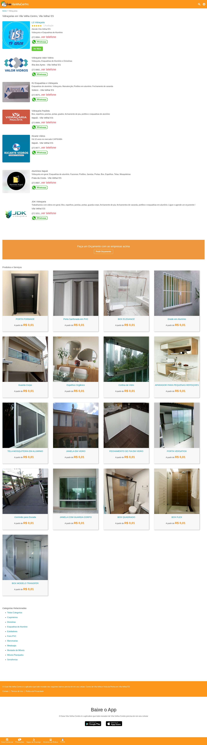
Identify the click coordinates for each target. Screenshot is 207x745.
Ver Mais (37, 49)
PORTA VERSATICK (177, 451)
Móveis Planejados (15, 655)
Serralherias (12, 660)
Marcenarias (12, 641)
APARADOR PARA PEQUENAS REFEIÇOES (177, 385)
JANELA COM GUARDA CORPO (76, 517)
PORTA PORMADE (25, 319)
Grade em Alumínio (177, 319)
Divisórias (11, 622)
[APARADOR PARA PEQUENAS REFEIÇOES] (176, 381)
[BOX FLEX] (176, 513)
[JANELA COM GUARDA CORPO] (75, 513)
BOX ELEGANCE (126, 319)
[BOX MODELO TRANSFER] (25, 579)
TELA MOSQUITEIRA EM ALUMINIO (25, 451)
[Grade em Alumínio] (176, 315)
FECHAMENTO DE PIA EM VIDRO (126, 451)
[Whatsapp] (117, 41)
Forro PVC (11, 636)
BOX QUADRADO (126, 517)
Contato (5, 691)
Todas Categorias (14, 613)
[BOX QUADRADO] (126, 513)
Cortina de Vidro (126, 385)
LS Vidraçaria (38, 22)
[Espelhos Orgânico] (75, 381)
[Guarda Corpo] (25, 381)
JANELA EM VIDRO (75, 451)
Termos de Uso (17, 691)
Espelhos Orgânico (76, 385)
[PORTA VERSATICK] (176, 447)
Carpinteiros (12, 617)
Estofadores (12, 631)
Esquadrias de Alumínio (17, 627)
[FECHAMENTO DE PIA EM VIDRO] (126, 447)
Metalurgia (11, 646)
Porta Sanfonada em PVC (75, 319)
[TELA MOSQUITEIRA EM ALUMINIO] (25, 447)
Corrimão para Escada (25, 517)
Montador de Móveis (15, 650)
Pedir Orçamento (103, 251)
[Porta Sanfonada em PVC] (75, 315)
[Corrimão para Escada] (25, 513)
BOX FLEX (177, 517)
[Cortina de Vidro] (126, 381)
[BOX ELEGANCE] (126, 315)
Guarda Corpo (25, 385)
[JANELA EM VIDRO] (75, 447)
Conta (62, 742)
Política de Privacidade (35, 691)
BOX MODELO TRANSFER (25, 583)
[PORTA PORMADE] (25, 315)
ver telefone (48, 37)
